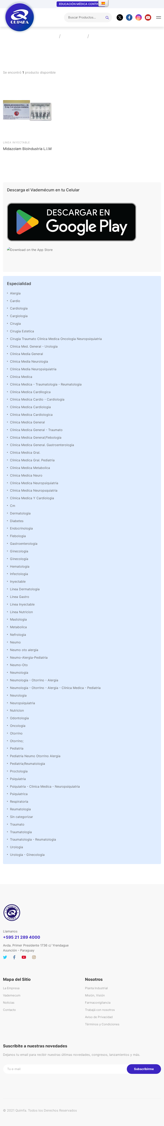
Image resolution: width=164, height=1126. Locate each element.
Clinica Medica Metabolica (30, 468)
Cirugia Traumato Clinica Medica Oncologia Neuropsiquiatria (56, 339)
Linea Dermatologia (25, 589)
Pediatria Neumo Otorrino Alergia (35, 756)
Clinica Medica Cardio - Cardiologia (37, 399)
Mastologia (18, 619)
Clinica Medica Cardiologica (31, 415)
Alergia (15, 293)
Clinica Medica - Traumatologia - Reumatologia (46, 384)
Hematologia (19, 566)
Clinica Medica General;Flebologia (35, 437)
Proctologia (19, 771)
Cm (12, 506)
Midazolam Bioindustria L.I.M (27, 149)
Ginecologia (19, 551)
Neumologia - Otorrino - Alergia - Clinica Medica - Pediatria (55, 688)
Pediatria (16, 748)
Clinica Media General (26, 354)
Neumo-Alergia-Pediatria (29, 657)
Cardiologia (19, 308)
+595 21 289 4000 (21, 937)
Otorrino (16, 733)
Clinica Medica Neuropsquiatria (33, 490)
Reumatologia (20, 809)
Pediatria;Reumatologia (27, 764)
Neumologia (19, 673)
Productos (73, 36)
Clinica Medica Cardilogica (30, 392)
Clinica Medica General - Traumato (36, 430)
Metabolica (18, 627)
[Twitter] (120, 17)
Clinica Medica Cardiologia (30, 407)
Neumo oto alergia (24, 650)
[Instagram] (138, 17)
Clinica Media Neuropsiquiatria (33, 369)
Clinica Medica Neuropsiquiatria (34, 483)
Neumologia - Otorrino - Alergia (34, 680)
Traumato (17, 824)
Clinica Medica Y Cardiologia (32, 498)
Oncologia (17, 726)
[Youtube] (148, 17)
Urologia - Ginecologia (27, 855)
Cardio (15, 301)
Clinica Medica (21, 377)
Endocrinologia (21, 528)
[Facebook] (129, 17)
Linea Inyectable (22, 604)
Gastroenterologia (23, 544)
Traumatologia (21, 832)
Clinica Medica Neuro (26, 475)
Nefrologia (18, 635)
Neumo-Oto (19, 665)
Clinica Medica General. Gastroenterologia (42, 445)
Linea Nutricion (21, 612)
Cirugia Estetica (22, 331)
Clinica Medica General (27, 422)
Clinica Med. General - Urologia (34, 346)
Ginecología (19, 559)
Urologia (16, 847)
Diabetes (16, 521)
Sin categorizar (21, 817)
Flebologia (18, 536)
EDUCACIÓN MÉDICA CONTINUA (81, 4)
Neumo (15, 642)
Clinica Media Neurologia (29, 361)
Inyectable (18, 581)
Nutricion (17, 710)
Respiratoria (19, 801)
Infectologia (19, 574)
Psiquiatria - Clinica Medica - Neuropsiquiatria (45, 786)
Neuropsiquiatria (22, 703)
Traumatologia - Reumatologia (33, 839)
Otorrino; (16, 741)
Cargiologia (19, 316)
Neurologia (18, 695)
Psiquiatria (18, 779)
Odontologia (19, 718)
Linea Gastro (19, 597)
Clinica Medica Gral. (25, 452)
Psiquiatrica (19, 794)
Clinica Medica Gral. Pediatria (32, 460)
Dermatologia (20, 513)
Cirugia (15, 324)
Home (50, 36)
